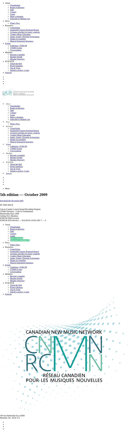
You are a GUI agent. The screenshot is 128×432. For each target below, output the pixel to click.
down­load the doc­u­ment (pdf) (11, 201)
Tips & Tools (15, 68)
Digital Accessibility (18, 39)
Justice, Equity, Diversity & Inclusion (24, 37)
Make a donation (16, 16)
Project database (16, 66)
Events (7, 43)
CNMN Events (16, 48)
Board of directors (17, 7)
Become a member (17, 55)
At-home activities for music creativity (25, 32)
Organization (15, 5)
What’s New (15, 23)
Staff (12, 10)
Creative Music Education (20, 34)
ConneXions (15, 28)
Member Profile (16, 57)
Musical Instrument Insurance (21, 41)
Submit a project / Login (19, 70)
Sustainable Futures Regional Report (24, 30)
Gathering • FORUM (18, 46)
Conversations (15, 50)
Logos (12, 14)
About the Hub (16, 64)
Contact (13, 12)
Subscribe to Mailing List (20, 19)
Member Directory (17, 59)
